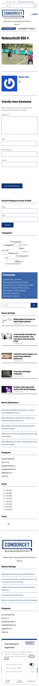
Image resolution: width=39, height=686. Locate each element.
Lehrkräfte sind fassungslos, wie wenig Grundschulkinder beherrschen (25, 356)
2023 (7, 498)
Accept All (31, 681)
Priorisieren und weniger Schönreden (12, 595)
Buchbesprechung (8, 466)
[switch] (32, 664)
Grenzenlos (5, 473)
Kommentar (6, 115)
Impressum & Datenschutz (26, 2)
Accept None (7, 681)
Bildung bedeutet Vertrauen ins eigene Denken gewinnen (24, 320)
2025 (7, 493)
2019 (7, 509)
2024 (7, 496)
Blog (3, 462)
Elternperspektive (8, 469)
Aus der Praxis (7, 459)
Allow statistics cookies (13, 668)
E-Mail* (4, 215)
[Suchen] (34, 305)
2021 (7, 504)
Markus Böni (24, 77)
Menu (35, 14)
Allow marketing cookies (14, 671)
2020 (7, 507)
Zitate (4, 476)
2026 (7, 490)
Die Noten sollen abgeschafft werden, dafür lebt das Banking (24, 388)
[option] (27, 28)
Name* (4, 207)
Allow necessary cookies (14, 664)
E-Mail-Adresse (7, 150)
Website (4, 160)
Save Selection (19, 681)
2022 (7, 501)
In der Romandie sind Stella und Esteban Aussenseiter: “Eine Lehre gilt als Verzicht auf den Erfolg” (25, 337)
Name (4, 139)
